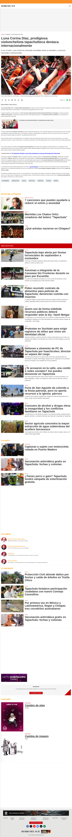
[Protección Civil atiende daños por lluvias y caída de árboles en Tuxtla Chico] (12, 577)
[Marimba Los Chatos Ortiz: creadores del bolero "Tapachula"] (12, 217)
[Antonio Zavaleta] (4, 561)
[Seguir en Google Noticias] (70, 100)
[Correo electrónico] (15, 100)
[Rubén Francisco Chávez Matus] (4, 540)
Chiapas (48, 180)
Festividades (5, 180)
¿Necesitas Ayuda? (36, 822)
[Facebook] (2, 100)
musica (24, 180)
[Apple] (41, 826)
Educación (32, 180)
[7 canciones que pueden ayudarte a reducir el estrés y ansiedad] (12, 203)
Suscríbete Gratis (36, 693)
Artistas (56, 180)
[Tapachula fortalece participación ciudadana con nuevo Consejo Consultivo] (12, 592)
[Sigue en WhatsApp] (67, 100)
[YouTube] (34, 826)
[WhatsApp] (9, 100)
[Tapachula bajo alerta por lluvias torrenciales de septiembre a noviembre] (12, 257)
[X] (5, 100)
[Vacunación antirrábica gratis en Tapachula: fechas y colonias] (12, 620)
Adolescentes (15, 180)
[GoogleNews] (37, 826)
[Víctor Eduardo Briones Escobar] (4, 547)
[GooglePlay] (44, 826)
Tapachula (40, 180)
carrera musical (34, 166)
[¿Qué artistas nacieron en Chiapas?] (12, 231)
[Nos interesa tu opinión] (36, 813)
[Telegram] (12, 100)
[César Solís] (4, 554)
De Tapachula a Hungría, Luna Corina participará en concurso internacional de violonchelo (36, 153)
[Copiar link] (18, 100)
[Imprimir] (22, 100)
